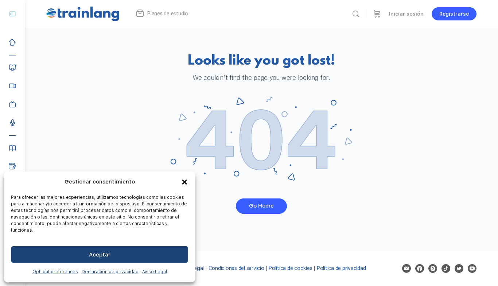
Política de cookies (290, 268)
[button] (184, 182)
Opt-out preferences (55, 271)
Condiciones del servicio (236, 268)
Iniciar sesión (406, 14)
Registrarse (454, 14)
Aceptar (99, 254)
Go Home (261, 205)
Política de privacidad (341, 268)
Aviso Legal (154, 271)
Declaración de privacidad (110, 271)
